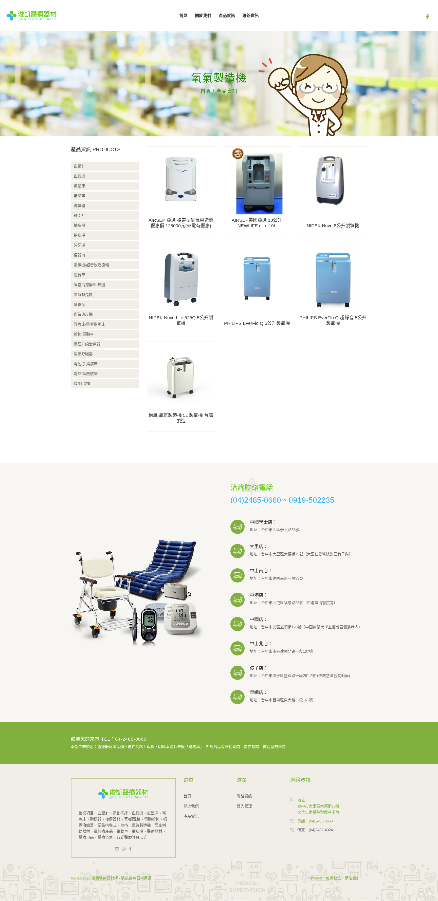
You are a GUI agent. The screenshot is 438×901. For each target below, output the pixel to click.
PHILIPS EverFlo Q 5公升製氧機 (257, 323)
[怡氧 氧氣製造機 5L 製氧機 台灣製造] (181, 386)
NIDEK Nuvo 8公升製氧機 (333, 225)
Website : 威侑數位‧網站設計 (334, 878)
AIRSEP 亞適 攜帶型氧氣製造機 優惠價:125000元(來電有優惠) (181, 223)
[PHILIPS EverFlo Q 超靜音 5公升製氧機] (333, 289)
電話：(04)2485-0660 (315, 821)
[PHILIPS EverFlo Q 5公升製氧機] (257, 289)
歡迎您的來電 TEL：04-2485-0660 (109, 739)
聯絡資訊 (251, 15)
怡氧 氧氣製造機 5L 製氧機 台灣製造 (181, 418)
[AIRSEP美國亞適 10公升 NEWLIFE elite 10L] (257, 191)
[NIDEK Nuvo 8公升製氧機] (333, 191)
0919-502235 (311, 500)
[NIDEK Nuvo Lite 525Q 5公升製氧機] (181, 289)
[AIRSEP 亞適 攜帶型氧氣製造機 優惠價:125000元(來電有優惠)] (181, 191)
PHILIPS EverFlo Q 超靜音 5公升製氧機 (333, 320)
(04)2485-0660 (255, 500)
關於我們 (203, 15)
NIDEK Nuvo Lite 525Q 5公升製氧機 (181, 320)
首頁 (183, 15)
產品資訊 (227, 15)
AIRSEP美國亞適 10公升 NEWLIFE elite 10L (257, 223)
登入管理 (244, 806)
